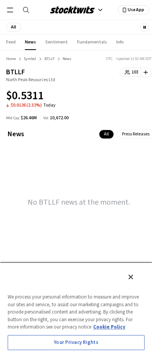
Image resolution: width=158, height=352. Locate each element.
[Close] (130, 277)
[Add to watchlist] (146, 72)
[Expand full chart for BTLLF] (130, 97)
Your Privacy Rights (76, 342)
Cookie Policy (109, 327)
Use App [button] (136, 10)
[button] (13, 27)
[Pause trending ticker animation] (144, 27)
